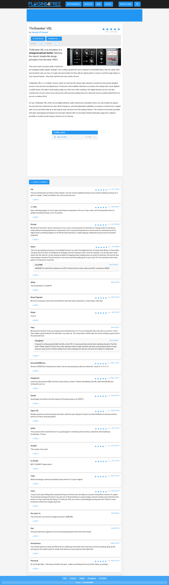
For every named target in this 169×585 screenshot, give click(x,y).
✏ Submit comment (39, 182)
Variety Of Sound (40, 32)
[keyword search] (137, 4)
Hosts (108, 4)
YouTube (102, 578)
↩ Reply (35, 200)
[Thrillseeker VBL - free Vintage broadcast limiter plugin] (94, 57)
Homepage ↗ (54, 39)
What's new (125, 4)
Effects (88, 4)
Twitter (81, 578)
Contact (73, 578)
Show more (38, 39)
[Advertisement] (84, 15)
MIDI (99, 4)
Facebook (92, 578)
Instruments (73, 4)
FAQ (64, 578)
